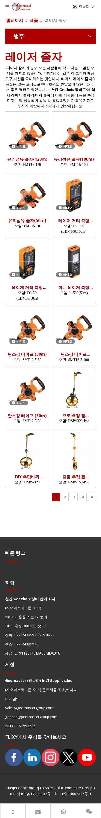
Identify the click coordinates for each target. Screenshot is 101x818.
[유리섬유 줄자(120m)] (27, 133)
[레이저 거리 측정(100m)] (73, 194)
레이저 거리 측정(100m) (73, 220)
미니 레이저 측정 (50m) (73, 287)
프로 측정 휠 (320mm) (73, 415)
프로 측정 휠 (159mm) (73, 477)
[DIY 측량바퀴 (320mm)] (27, 451)
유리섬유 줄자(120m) (27, 159)
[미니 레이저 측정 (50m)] (73, 261)
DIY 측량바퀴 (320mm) (27, 477)
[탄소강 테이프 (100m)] (73, 328)
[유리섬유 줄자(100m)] (73, 133)
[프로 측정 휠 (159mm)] (73, 451)
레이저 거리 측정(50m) (27, 287)
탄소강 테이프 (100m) (74, 354)
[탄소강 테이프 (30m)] (27, 328)
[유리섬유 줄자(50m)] (27, 194)
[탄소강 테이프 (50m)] (27, 389)
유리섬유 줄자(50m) (27, 220)
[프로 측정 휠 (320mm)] (73, 389)
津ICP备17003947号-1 (35, 793)
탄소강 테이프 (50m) (27, 415)
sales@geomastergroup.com (29, 707)
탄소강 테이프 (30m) (27, 354)
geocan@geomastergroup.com (31, 716)
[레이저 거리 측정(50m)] (27, 261)
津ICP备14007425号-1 (73, 793)
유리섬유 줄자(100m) (74, 159)
